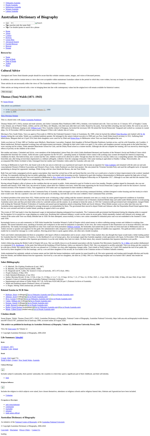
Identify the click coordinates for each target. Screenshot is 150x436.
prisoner (9, 411)
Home (8, 31)
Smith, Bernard (11, 305)
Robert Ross (75, 138)
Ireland (15, 349)
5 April (3, 358)
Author (8, 63)
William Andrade (74, 227)
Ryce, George (11, 299)
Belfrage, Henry (12, 295)
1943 (9, 358)
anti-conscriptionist (13, 405)
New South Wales (25, 360)
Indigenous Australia (13, 7)
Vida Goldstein (110, 165)
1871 (12, 347)
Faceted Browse (12, 44)
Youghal (4, 349)
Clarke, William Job (13, 301)
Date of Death (11, 61)
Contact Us (36, 430)
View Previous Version (9, 116)
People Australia (12, 5)
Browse (8, 46)
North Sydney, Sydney (9, 360)
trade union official (13, 413)
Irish (7, 378)
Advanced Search (12, 42)
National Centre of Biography (26, 422)
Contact (8, 35)
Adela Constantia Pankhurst (31, 120)
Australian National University (53, 422)
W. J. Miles (125, 243)
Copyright (4, 430)
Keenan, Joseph (11, 303)
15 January (5, 347)
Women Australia (12, 9)
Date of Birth (10, 59)
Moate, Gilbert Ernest (14, 309)
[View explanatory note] (3, 369)
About (8, 33)
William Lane (36, 128)
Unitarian (9, 395)
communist (10, 407)
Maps (8, 66)
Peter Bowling (121, 134)
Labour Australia (12, 11)
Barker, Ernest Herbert (14, 307)
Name (8, 57)
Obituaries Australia (13, 3)
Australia (36, 360)
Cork (10, 349)
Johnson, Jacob (11, 297)
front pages (12, 329)
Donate (8, 48)
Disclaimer (14, 430)
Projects (8, 38)
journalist (9, 409)
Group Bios (10, 40)
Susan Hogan (8, 102)
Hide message (7, 92)
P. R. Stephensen (18, 245)
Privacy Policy (24, 430)
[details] (19, 337)
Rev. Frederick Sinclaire (62, 177)
